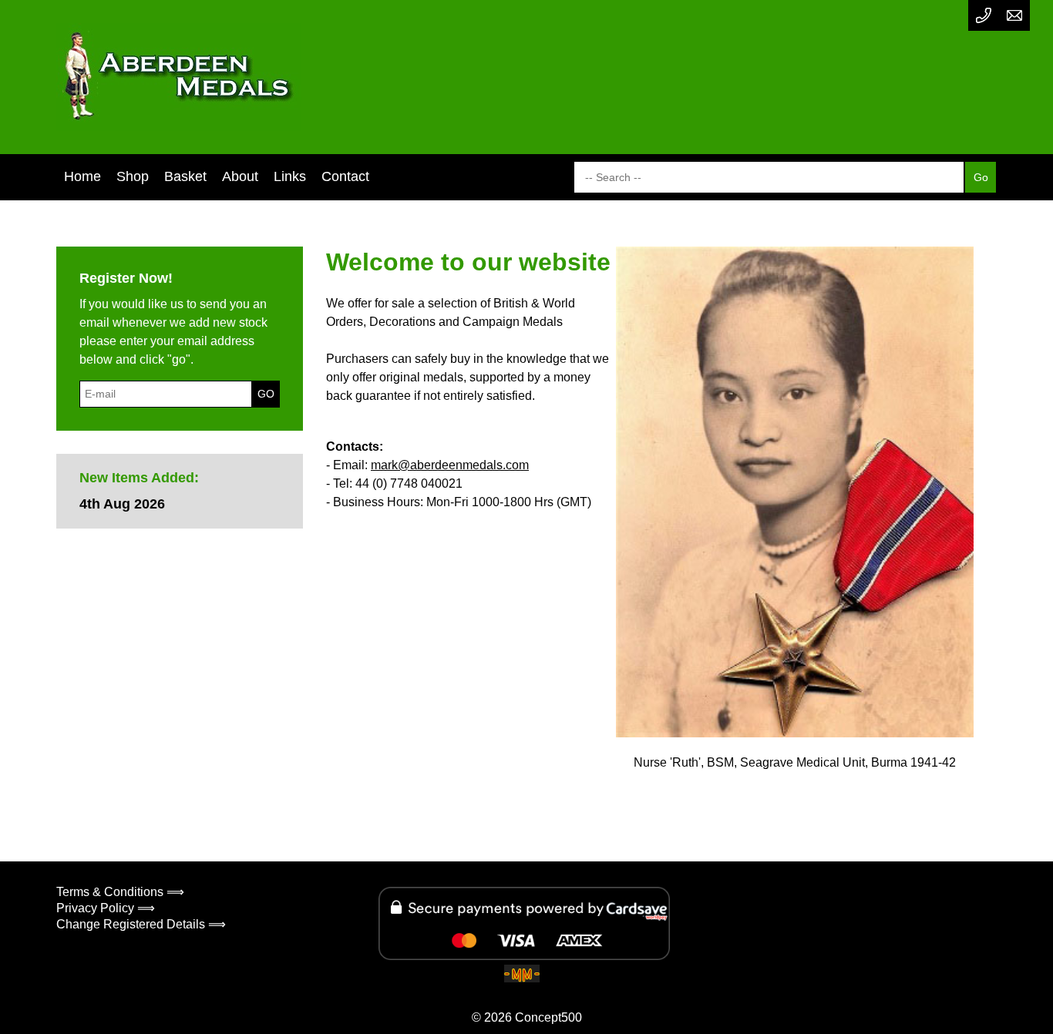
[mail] (1014, 15)
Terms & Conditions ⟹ (120, 891)
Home (82, 176)
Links (290, 176)
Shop (132, 176)
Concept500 (548, 1017)
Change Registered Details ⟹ (141, 924)
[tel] (983, 15)
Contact (345, 176)
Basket (185, 176)
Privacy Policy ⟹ (105, 908)
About (240, 176)
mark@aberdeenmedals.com (450, 465)
